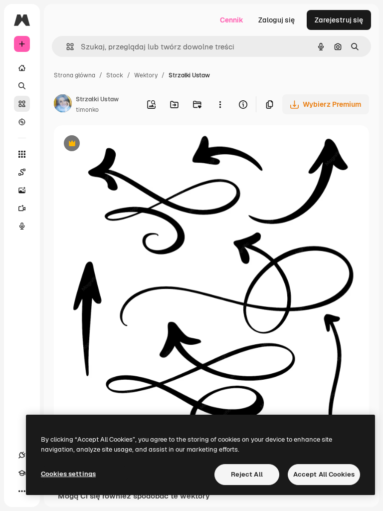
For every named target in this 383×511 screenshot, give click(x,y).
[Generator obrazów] (22, 190)
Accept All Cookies (324, 474)
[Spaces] (22, 172)
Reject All (247, 474)
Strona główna (74, 75)
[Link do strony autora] (63, 104)
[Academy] (22, 473)
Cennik (231, 19)
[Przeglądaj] (22, 122)
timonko (87, 110)
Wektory (146, 75)
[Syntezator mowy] (22, 226)
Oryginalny (123, 144)
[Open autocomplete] (66, 46)
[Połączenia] (22, 455)
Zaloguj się (276, 19)
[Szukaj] (22, 86)
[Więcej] (22, 491)
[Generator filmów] (22, 208)
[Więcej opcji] (220, 104)
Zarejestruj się (339, 19)
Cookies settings (68, 474)
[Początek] (22, 68)
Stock (114, 75)
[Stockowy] (22, 104)
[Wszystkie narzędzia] (22, 154)
